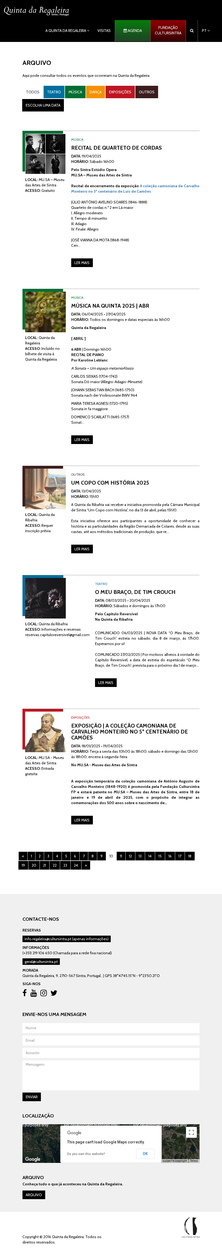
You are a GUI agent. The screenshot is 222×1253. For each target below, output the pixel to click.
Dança (96, 92)
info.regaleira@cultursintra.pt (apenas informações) (67, 938)
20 (34, 865)
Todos (33, 92)
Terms (194, 1160)
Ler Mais (82, 262)
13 (140, 856)
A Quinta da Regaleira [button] (66, 30)
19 (23, 865)
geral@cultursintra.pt (41, 961)
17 (179, 856)
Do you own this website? (86, 1154)
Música (75, 92)
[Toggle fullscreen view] (191, 1132)
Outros (147, 92)
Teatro (54, 92)
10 (111, 856)
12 (130, 856)
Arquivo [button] (34, 1194)
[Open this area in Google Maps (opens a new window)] (33, 1159)
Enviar (32, 1096)
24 (76, 865)
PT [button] (204, 30)
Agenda (134, 30)
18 (189, 856)
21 (44, 865)
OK (145, 1154)
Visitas (104, 30)
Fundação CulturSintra (168, 30)
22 (55, 865)
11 (121, 856)
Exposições (120, 92)
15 (160, 856)
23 (65, 865)
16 (170, 856)
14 (150, 856)
